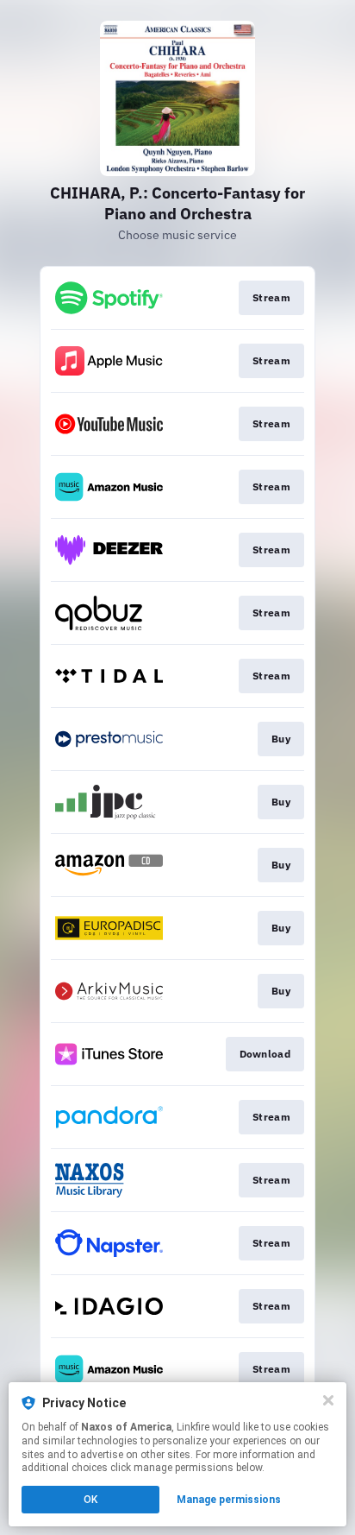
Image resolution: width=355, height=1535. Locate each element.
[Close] (328, 1400)
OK (90, 1500)
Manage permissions (229, 1500)
